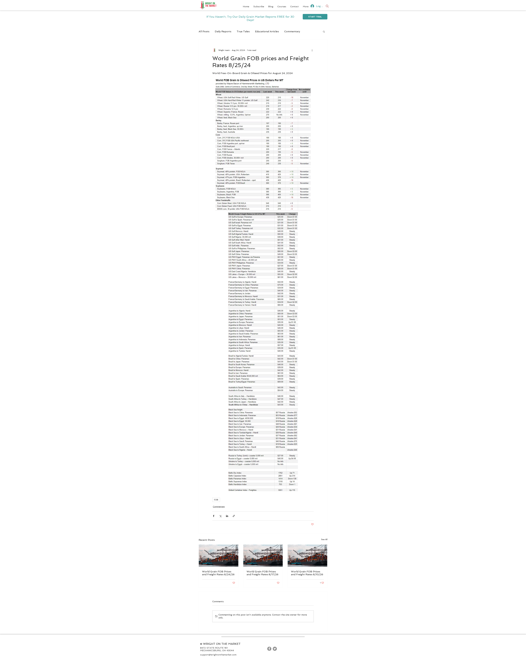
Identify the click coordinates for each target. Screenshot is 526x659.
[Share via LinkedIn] (227, 516)
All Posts (204, 31)
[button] (324, 31)
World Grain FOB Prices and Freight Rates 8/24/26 (218, 573)
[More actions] (312, 50)
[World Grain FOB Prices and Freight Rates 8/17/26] (263, 556)
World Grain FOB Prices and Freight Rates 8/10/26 (307, 573)
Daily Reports (223, 31)
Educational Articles (267, 31)
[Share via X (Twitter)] (220, 516)
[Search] (327, 6)
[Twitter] (275, 649)
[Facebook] (269, 649)
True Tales (243, 31)
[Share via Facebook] (213, 516)
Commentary (292, 31)
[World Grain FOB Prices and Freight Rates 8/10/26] (307, 556)
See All (324, 539)
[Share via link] (233, 516)
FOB (216, 500)
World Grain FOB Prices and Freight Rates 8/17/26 (262, 573)
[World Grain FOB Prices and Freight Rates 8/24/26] (218, 556)
